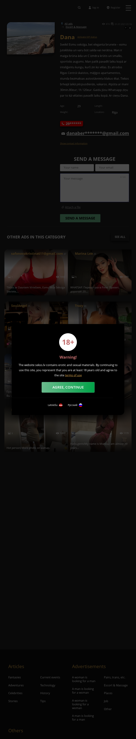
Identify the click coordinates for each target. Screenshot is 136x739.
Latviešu (53, 405)
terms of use (73, 375)
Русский (72, 405)
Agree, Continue (68, 387)
